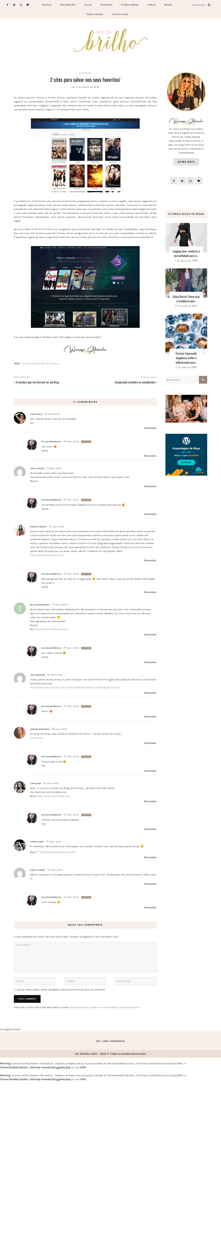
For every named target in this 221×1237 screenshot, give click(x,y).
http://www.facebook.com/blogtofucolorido (94, 687)
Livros (151, 5)
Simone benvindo (40, 729)
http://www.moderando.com (51, 629)
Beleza (47, 5)
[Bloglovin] (28, 4)
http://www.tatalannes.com (53, 796)
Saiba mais (186, 161)
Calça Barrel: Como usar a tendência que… (186, 298)
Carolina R (36, 414)
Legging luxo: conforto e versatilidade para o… (186, 253)
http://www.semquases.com (47, 555)
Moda (168, 5)
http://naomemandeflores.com (57, 852)
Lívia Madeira (37, 675)
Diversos (106, 5)
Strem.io (40, 229)
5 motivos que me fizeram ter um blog (37, 382)
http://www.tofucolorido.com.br (49, 687)
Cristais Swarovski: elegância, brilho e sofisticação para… (186, 357)
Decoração (68, 5)
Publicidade (95, 14)
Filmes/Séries (130, 5)
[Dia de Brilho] (111, 40)
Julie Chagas (37, 468)
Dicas (88, 5)
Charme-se (36, 737)
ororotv (26, 363)
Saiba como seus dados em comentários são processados (104, 1007)
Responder (150, 428)
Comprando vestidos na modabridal (135, 382)
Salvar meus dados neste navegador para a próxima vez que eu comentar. (61, 989)
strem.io (54, 363)
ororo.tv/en (38, 201)
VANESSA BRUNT (38, 527)
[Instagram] (21, 4)
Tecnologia (120, 14)
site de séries (40, 363)
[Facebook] (7, 4)
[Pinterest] (14, 4)
